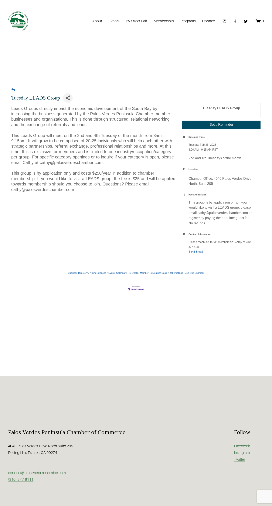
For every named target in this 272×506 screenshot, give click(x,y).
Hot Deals (133, 273)
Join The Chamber (194, 273)
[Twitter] (246, 21)
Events (114, 21)
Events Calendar (117, 273)
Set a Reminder (221, 124)
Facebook (242, 446)
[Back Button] (13, 89)
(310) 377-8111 (20, 479)
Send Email (195, 251)
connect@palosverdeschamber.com (37, 473)
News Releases (98, 273)
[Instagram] (224, 21)
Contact (208, 21)
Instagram (242, 452)
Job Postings (176, 273)
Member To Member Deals (153, 273)
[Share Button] (68, 98)
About (97, 21)
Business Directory (78, 273)
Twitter (239, 459)
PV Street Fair (136, 21)
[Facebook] (235, 21)
